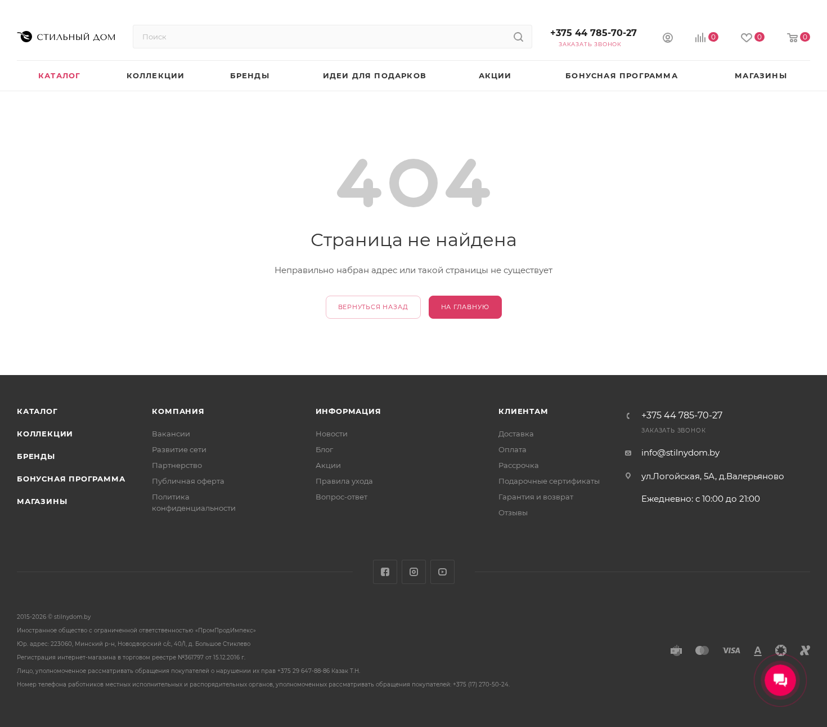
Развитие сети (179, 449)
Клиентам (523, 411)
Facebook (385, 572)
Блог (324, 449)
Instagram (414, 572)
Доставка (516, 433)
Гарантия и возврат (535, 496)
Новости (332, 433)
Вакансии (171, 433)
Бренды (36, 456)
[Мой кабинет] (668, 39)
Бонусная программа (71, 478)
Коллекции (45, 433)
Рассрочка (518, 465)
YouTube (442, 572)
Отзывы (513, 512)
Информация (348, 411)
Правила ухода (344, 480)
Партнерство (177, 465)
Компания (178, 411)
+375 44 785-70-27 (593, 33)
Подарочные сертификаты (549, 480)
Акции (328, 465)
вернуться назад (373, 307)
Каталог (37, 411)
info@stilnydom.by (680, 452)
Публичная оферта (188, 480)
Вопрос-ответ (341, 496)
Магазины (42, 501)
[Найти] (518, 36)
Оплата (512, 449)
